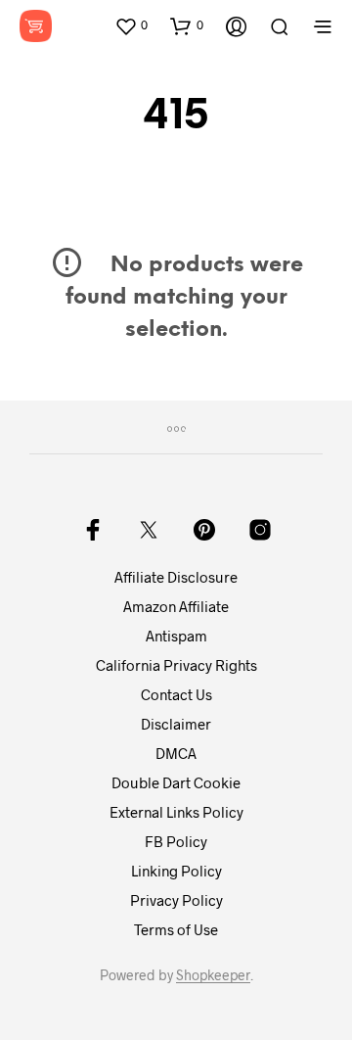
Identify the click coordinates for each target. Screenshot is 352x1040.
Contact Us (176, 694)
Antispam (176, 635)
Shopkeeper (213, 975)
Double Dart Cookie (176, 782)
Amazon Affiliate (176, 606)
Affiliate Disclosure (176, 577)
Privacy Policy (176, 900)
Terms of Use (176, 929)
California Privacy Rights (176, 665)
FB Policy (176, 841)
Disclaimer (176, 724)
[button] (131, 25)
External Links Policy (176, 812)
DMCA (176, 753)
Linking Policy (176, 870)
